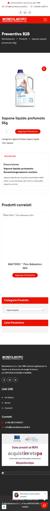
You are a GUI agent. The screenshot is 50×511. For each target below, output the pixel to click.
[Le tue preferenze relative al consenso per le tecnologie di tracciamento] (4, 507)
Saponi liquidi (33, 139)
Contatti (8, 408)
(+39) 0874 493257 (14, 422)
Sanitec (10, 143)
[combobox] (25, 309)
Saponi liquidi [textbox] (24, 310)
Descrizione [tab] (10, 156)
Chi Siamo (9, 398)
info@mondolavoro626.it (16, 6)
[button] (44, 68)
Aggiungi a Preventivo (28, 132)
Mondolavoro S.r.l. (12, 503)
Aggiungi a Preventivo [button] (25, 275)
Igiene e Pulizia (19, 139)
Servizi (7, 403)
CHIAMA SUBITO (40, 6)
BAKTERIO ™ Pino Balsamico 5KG (25, 266)
